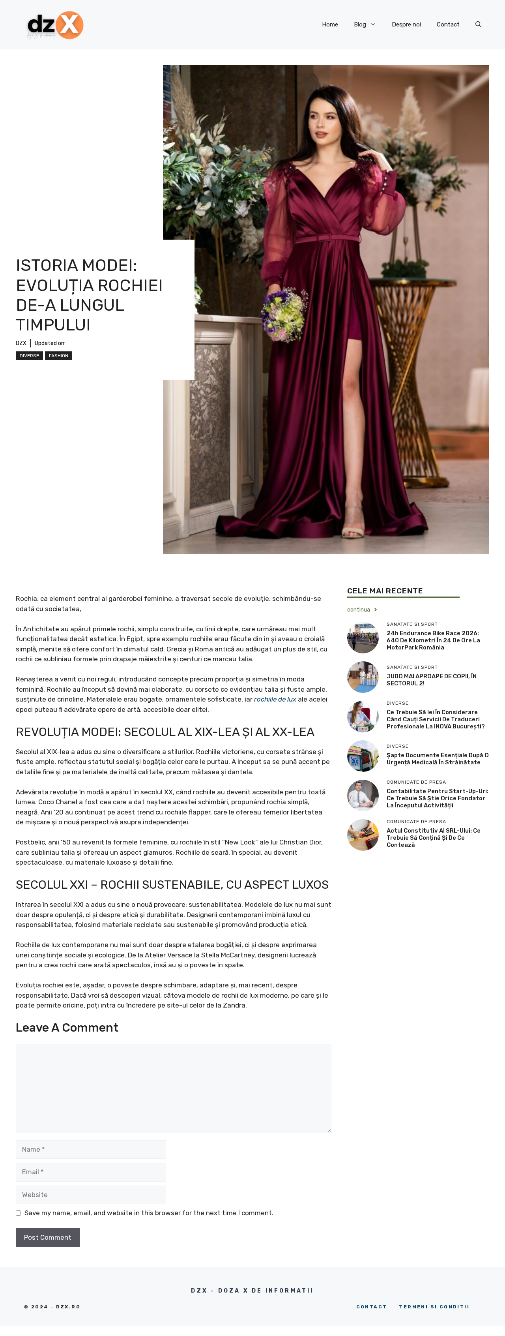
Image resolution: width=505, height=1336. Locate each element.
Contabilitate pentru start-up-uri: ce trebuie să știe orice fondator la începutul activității (437, 798)
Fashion (58, 355)
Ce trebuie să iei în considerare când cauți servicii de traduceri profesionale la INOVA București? (436, 719)
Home (330, 24)
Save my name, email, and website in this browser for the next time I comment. (148, 1213)
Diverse (29, 355)
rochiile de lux (275, 699)
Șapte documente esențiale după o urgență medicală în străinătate (438, 759)
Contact (448, 24)
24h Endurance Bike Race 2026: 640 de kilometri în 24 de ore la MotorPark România (433, 640)
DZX (21, 343)
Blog (360, 24)
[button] (478, 24)
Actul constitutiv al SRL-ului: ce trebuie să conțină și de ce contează (434, 837)
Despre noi (406, 24)
